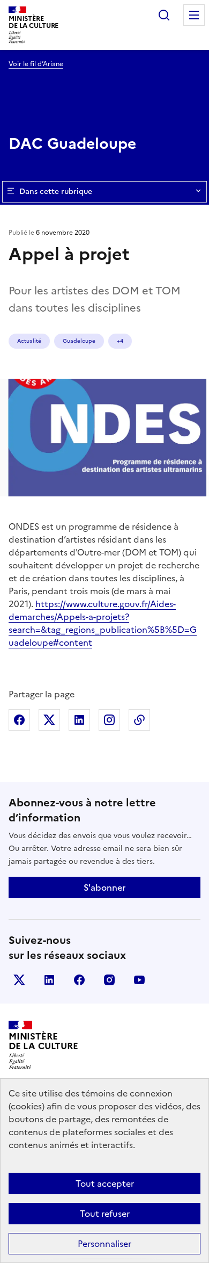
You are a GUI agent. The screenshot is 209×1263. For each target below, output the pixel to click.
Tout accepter (105, 1183)
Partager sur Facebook (19, 720)
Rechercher (164, 15)
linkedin (49, 980)
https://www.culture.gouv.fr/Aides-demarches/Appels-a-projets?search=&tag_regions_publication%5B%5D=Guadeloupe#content (103, 623)
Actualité (29, 341)
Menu (194, 15)
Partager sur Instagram (109, 720)
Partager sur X (49, 720)
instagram (109, 980)
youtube (139, 980)
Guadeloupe (79, 341)
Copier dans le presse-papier (139, 720)
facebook (79, 980)
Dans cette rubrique (55, 191)
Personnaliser (104, 1243)
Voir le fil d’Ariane (36, 64)
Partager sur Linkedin (79, 720)
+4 (120, 341)
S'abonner (104, 887)
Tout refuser (105, 1213)
